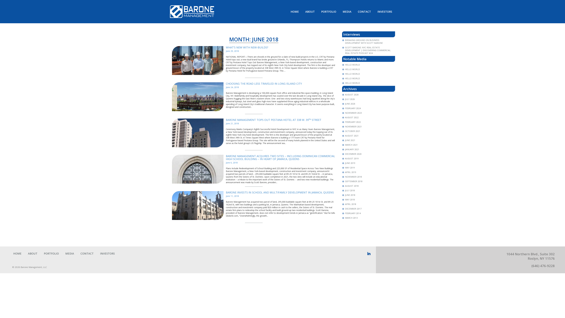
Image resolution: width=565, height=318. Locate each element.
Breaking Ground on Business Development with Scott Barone (364, 41)
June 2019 (350, 163)
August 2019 (352, 158)
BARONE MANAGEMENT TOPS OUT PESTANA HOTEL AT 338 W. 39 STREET (273, 120)
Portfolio (328, 11)
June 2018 (350, 195)
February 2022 (353, 122)
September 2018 (353, 181)
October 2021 (352, 131)
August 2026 (352, 94)
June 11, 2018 (232, 196)
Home (295, 11)
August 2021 (352, 135)
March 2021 (351, 144)
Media (347, 11)
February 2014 (353, 213)
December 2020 (353, 154)
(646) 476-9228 (543, 266)
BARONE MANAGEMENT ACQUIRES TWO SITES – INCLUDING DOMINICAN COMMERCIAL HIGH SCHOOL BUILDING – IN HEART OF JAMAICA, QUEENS (280, 157)
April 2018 (350, 204)
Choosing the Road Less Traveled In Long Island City (264, 83)
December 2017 (353, 208)
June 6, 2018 (232, 162)
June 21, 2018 (232, 123)
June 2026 (350, 103)
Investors (384, 11)
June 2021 (350, 140)
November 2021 (353, 126)
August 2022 (352, 117)
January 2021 (352, 149)
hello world (352, 64)
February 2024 (353, 108)
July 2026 (350, 99)
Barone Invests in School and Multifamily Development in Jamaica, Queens (280, 192)
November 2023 (353, 112)
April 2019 (350, 172)
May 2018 (350, 199)
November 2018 (353, 176)
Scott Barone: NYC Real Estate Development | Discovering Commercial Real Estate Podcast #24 (368, 50)
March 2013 (351, 217)
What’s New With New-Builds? (247, 47)
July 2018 (350, 190)
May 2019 (350, 167)
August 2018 (352, 185)
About (310, 11)
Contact (364, 11)
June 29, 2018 (232, 51)
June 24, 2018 (232, 87)
